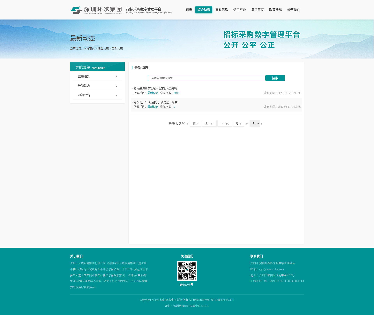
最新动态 (117, 48)
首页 (189, 9)
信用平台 (239, 9)
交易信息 (221, 9)
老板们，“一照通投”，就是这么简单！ (157, 102)
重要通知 (84, 76)
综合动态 (204, 9)
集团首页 (257, 9)
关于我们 (293, 9)
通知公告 (84, 95)
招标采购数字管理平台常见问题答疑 (155, 88)
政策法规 (275, 9)
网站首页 (89, 48)
